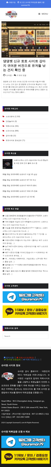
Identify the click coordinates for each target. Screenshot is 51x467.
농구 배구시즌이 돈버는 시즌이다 (18, 246)
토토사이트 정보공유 (14, 140)
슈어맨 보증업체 (13, 359)
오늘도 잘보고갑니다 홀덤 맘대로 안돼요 (20, 271)
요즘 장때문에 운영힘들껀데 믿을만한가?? (21, 216)
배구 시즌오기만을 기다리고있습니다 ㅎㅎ (21, 252)
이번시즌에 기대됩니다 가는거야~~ (18, 240)
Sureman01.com (18, 423)
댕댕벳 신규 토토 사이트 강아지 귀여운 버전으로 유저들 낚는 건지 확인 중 (24, 65)
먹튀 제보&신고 (32, 359)
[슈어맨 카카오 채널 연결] (25, 312)
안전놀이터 (10, 121)
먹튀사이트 (10, 126)
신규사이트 (10, 131)
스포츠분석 (10, 116)
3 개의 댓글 (21, 75)
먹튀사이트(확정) (26, 357)
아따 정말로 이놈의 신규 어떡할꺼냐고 (20, 222)
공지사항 (9, 136)
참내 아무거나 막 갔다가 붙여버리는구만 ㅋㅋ (22, 234)
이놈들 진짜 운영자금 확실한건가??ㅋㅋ (20, 228)
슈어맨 (9, 75)
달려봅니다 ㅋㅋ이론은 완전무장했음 (19, 265)
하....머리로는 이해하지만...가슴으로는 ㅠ (21, 259)
